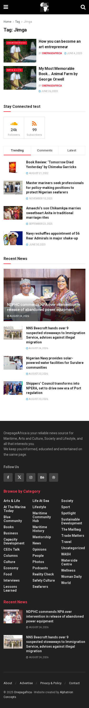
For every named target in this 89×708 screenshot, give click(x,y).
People (38, 556)
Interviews (12, 580)
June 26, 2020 (49, 91)
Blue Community (13, 519)
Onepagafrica (23, 692)
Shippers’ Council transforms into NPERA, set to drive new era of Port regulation (53, 388)
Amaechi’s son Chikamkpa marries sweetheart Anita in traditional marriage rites (53, 212)
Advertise (26, 683)
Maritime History (40, 529)
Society (67, 501)
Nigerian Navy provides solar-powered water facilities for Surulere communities (55, 362)
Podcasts (40, 568)
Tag (17, 21)
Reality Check (43, 574)
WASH (66, 554)
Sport (65, 507)
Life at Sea (41, 501)
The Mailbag (71, 529)
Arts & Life (14, 70)
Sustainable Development (71, 521)
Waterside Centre (69, 562)
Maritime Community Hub (42, 517)
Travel (66, 542)
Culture (9, 562)
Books (9, 527)
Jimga (28, 21)
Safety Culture (44, 580)
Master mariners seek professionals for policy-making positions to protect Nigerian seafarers (55, 187)
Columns (11, 556)
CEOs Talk (12, 549)
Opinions (40, 549)
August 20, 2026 (38, 373)
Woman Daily (71, 577)
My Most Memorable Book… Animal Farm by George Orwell (58, 74)
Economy (11, 568)
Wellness (68, 570)
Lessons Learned (10, 588)
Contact (74, 683)
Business (11, 533)
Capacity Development (14, 541)
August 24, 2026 (19, 316)
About (8, 683)
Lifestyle (39, 507)
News (37, 543)
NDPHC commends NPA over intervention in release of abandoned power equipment (43, 307)
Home (7, 21)
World (66, 583)
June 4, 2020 (74, 53)
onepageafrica (52, 53)
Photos (38, 562)
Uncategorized (16, 43)
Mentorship (42, 537)
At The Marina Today (15, 509)
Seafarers (40, 587)
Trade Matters (72, 535)
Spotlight (68, 513)
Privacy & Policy (50, 683)
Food (8, 574)
